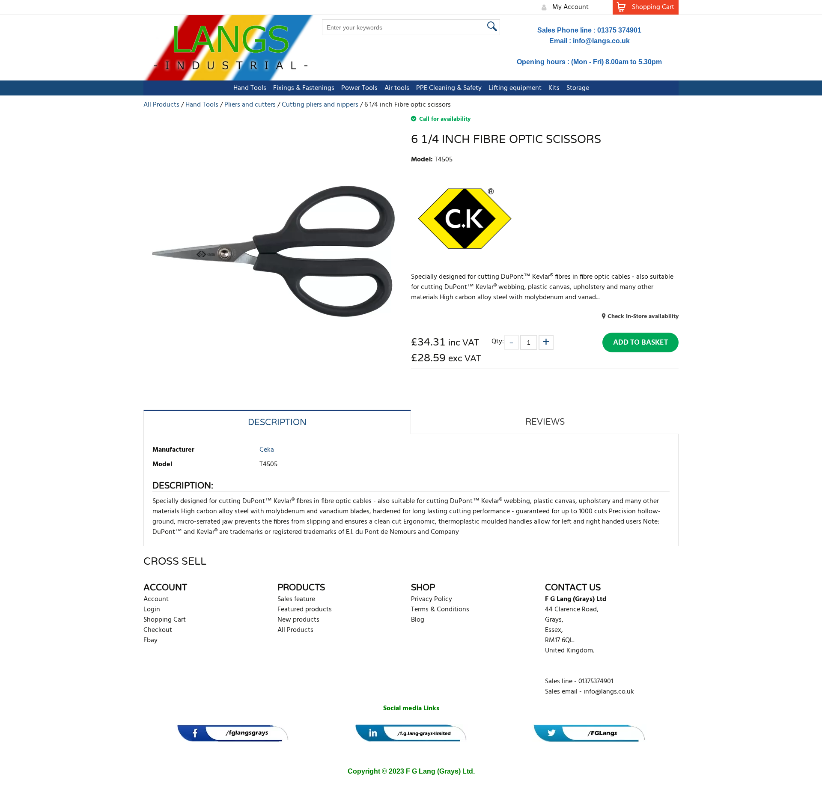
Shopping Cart (164, 619)
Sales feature (296, 599)
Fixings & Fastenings (303, 88)
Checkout (157, 630)
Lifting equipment (515, 88)
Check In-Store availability (643, 317)
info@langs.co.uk (601, 41)
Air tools (396, 88)
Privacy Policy (431, 599)
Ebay (150, 640)
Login (151, 609)
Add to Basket (640, 342)
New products (298, 619)
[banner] (233, 733)
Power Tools (359, 88)
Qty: (497, 341)
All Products (295, 630)
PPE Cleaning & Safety (449, 88)
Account (156, 599)
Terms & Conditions (440, 609)
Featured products (304, 609)
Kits (554, 88)
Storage (577, 88)
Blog (417, 619)
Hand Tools (249, 88)
